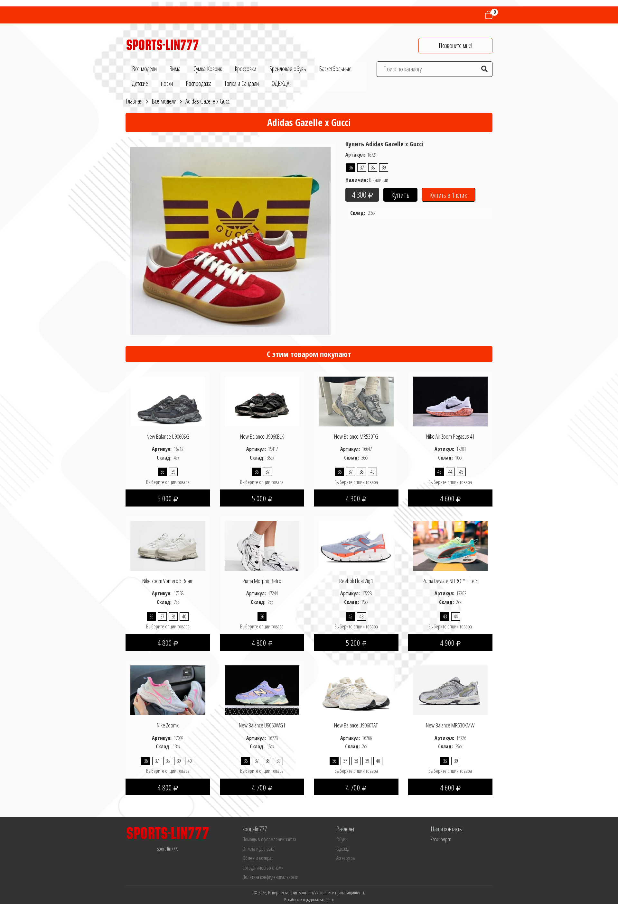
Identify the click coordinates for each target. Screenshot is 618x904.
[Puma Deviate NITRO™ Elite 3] (450, 545)
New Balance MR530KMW (450, 725)
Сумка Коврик (207, 68)
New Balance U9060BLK (262, 436)
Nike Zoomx (168, 725)
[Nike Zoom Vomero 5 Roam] (167, 545)
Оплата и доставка (258, 848)
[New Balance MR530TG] (356, 400)
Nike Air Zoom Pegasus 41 (450, 436)
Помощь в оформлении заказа (269, 839)
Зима (175, 68)
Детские (140, 83)
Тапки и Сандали (241, 83)
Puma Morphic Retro (261, 581)
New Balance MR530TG (356, 436)
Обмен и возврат (257, 858)
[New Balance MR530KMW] (450, 689)
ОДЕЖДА (280, 83)
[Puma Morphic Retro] (262, 545)
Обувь (341, 839)
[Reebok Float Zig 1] (356, 545)
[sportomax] (163, 44)
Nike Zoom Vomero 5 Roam (167, 581)
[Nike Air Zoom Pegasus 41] (450, 400)
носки (167, 83)
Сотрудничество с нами (263, 867)
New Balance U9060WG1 (262, 725)
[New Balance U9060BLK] (262, 400)
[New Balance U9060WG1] (262, 689)
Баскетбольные (335, 68)
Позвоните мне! (455, 45)
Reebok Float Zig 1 (356, 581)
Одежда (343, 848)
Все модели (144, 68)
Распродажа (198, 83)
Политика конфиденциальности (270, 877)
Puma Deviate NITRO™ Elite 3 (450, 581)
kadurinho (327, 899)
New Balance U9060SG (167, 436)
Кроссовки (245, 68)
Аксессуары (346, 858)
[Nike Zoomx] (167, 689)
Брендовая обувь (287, 68)
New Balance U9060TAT (356, 725)
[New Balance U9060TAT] (356, 689)
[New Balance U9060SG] (167, 400)
